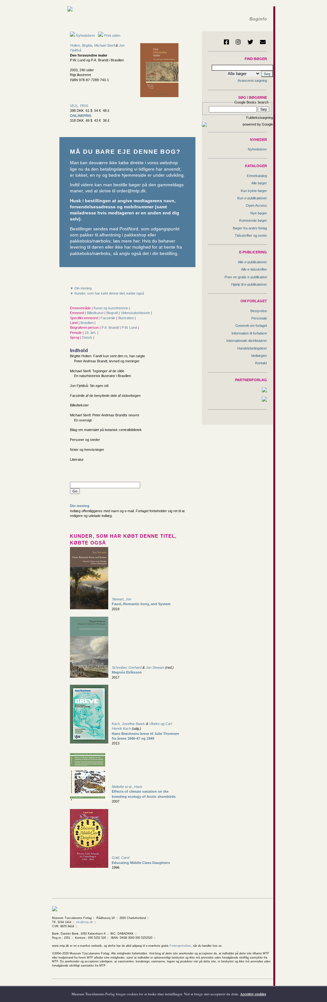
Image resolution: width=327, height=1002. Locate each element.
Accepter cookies (253, 994)
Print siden (112, 35)
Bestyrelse (258, 311)
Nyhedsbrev (85, 35)
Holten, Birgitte (81, 45)
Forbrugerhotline (180, 945)
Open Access (256, 205)
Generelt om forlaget (251, 326)
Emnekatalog (257, 176)
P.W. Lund (130, 327)
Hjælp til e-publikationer (249, 284)
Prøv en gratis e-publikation (245, 277)
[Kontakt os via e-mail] (263, 42)
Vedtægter (259, 356)
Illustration (126, 318)
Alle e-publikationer (252, 262)
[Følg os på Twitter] (250, 42)
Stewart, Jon (121, 599)
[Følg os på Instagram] (238, 42)
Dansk (87, 337)
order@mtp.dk (131, 191)
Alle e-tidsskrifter (254, 269)
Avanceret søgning (252, 80)
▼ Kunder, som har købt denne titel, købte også (107, 293)
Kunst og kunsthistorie (111, 308)
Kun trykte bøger (254, 191)
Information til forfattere (249, 333)
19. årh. (91, 333)
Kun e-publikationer (252, 198)
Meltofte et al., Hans (127, 787)
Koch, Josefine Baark (128, 724)
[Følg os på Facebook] (226, 42)
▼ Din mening (81, 288)
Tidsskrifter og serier (251, 235)
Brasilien (87, 323)
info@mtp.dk (84, 922)
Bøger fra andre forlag (250, 228)
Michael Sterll (104, 45)
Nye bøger (258, 213)
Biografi (112, 313)
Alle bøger (259, 183)
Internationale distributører (246, 341)
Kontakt (261, 363)
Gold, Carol (120, 857)
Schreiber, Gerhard (126, 667)
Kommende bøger (253, 220)
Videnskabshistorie (136, 313)
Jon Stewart (155, 667)
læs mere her (126, 241)
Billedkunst (95, 313)
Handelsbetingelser (252, 348)
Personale (259, 318)
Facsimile (108, 318)
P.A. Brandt (111, 327)
